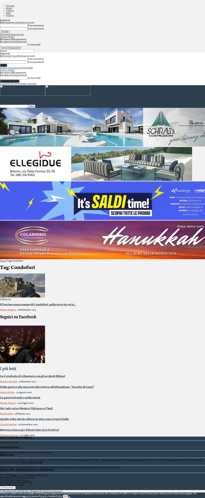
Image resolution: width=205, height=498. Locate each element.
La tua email (34, 45)
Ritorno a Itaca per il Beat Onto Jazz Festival (29, 430)
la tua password (36, 29)
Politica (10, 15)
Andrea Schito (7, 392)
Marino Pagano (8, 310)
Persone (10, 6)
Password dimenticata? (12, 34)
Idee (8, 13)
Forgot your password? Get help (16, 68)
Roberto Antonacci (53, 491)
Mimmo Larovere (9, 435)
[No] (69, 497)
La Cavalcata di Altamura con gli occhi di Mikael (32, 376)
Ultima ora (5, 299)
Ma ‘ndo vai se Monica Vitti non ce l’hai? (26, 408)
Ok (65, 496)
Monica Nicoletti (8, 382)
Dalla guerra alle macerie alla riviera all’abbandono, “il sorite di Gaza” (47, 387)
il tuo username (36, 25)
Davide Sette (6, 414)
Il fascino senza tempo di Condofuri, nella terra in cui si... (38, 304)
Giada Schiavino (8, 425)
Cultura (10, 11)
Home (3, 261)
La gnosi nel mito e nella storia (20, 397)
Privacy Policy (7, 37)
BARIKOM (23, 491)
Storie (9, 8)
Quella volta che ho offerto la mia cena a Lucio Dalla (34, 419)
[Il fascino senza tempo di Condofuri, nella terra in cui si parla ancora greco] (22, 297)
